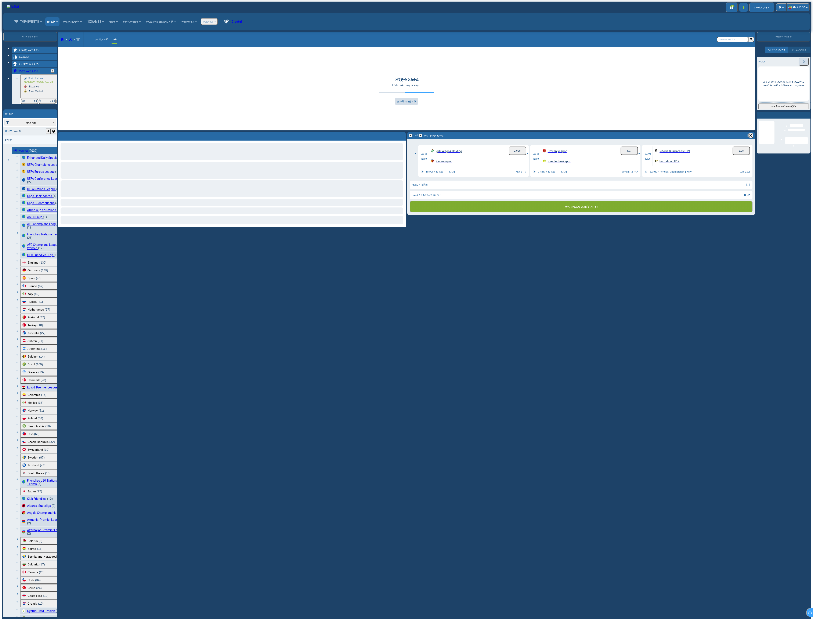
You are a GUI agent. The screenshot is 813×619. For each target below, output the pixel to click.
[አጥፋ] (401, 135)
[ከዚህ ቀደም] (52, 71)
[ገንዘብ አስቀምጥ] (743, 7)
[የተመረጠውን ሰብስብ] (48, 131)
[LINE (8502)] (62, 39)
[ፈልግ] (751, 39)
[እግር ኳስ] (70, 39)
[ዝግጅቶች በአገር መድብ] (53, 131)
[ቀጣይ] (72, 135)
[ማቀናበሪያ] (781, 7)
